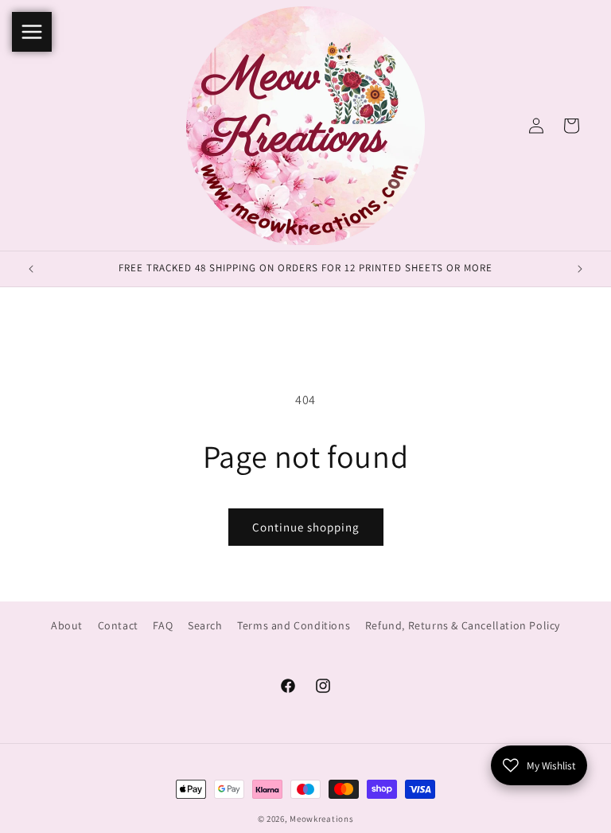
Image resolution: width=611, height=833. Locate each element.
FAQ (163, 625)
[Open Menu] (32, 32)
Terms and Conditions (293, 625)
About (67, 625)
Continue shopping (306, 527)
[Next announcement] (579, 268)
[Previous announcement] (31, 268)
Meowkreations (321, 818)
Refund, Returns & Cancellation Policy (462, 625)
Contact (118, 625)
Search (205, 625)
